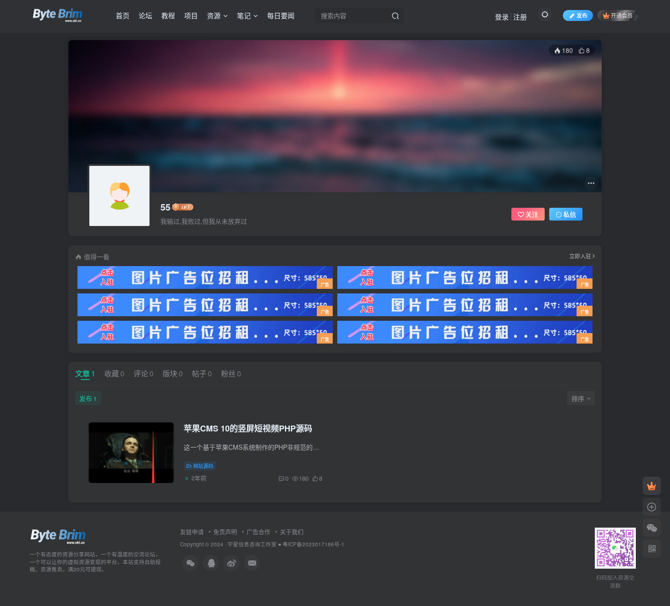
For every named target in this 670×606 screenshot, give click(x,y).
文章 (85, 373)
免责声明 (225, 531)
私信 (569, 214)
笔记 (244, 15)
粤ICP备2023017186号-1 (314, 544)
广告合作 (258, 531)
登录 (502, 16)
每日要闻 (280, 15)
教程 (168, 15)
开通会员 (622, 15)
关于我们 (292, 531)
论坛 (145, 15)
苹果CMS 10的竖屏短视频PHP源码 (248, 428)
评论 (144, 373)
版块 (173, 373)
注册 (520, 16)
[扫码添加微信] (652, 528)
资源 (214, 15)
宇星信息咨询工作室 (252, 544)
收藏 (114, 373)
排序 (578, 398)
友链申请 (192, 531)
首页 (122, 15)
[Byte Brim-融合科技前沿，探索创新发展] (59, 535)
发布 (88, 398)
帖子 (202, 373)
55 (165, 206)
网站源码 (203, 465)
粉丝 (231, 373)
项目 (191, 15)
